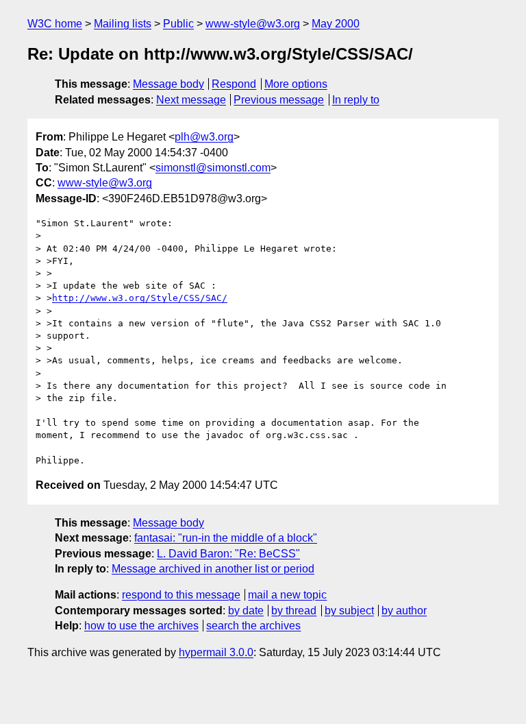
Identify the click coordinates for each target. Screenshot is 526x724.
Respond (234, 84)
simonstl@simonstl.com (213, 167)
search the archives (253, 625)
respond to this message (181, 595)
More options (295, 84)
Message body (168, 84)
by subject (349, 610)
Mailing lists (122, 23)
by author (404, 610)
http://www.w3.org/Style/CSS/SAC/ (139, 298)
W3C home (54, 23)
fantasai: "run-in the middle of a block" (225, 538)
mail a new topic (287, 595)
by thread (293, 610)
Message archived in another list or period (213, 569)
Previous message (279, 100)
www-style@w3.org (252, 23)
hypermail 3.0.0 (216, 652)
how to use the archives (141, 625)
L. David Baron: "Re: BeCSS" (228, 553)
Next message (191, 100)
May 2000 (336, 23)
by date (246, 610)
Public (178, 23)
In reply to (355, 100)
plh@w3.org (204, 137)
